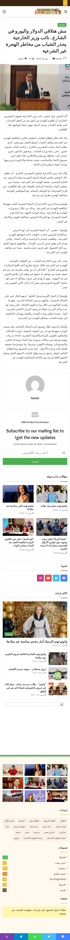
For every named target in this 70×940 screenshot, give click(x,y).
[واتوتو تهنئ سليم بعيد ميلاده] (51, 494)
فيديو (62, 890)
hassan (58, 58)
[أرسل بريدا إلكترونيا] (54, 58)
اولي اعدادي (61, 826)
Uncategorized (57, 879)
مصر (27, 832)
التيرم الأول (9, 820)
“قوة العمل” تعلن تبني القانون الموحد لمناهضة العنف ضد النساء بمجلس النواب (19, 542)
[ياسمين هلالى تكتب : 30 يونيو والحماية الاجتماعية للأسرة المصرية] (13, 796)
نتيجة (18, 832)
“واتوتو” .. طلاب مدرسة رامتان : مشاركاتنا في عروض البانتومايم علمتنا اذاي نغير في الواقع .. (25, 688)
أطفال (63, 820)
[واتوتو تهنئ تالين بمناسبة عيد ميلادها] (18, 494)
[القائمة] (4, 13)
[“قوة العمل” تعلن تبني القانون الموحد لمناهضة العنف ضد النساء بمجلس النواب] (18, 527)
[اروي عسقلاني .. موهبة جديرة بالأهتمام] (58, 673)
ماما (7, 826)
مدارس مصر (49, 832)
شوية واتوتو (59, 873)
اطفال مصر (34, 820)
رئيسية (62, 868)
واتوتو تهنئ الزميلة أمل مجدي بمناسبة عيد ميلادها (37, 641)
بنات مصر (47, 826)
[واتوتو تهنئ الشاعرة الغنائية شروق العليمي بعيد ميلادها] (58, 658)
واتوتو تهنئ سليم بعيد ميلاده (54, 505)
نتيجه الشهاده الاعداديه (33, 838)
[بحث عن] (65, 13)
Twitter (63, 898)
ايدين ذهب (60, 862)
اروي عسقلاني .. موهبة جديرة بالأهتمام (27, 669)
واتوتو (16, 838)
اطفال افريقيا (49, 820)
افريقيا (21, 820)
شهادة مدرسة (19, 826)
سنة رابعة (34, 826)
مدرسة (36, 832)
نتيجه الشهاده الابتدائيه (56, 838)
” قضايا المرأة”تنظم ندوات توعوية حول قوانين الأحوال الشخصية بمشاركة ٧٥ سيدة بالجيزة (53, 544)
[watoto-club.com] (48, 11)
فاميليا (62, 24)
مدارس (62, 832)
